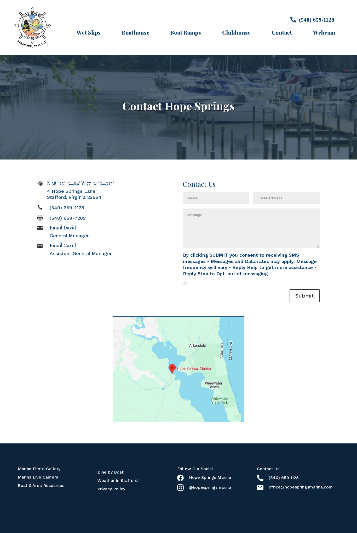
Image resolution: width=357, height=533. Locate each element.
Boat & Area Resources (41, 485)
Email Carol (63, 245)
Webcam (324, 32)
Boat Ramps (185, 32)
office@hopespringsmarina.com (301, 487)
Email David (63, 227)
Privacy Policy (111, 488)
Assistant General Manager (81, 253)
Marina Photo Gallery (39, 468)
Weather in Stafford (117, 480)
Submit (304, 296)
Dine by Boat (110, 472)
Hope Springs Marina (210, 477)
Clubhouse (236, 32)
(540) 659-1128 (67, 207)
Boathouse (135, 32)
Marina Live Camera (38, 477)
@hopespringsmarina (210, 487)
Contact (282, 32)
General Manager (69, 235)
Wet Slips (89, 32)
